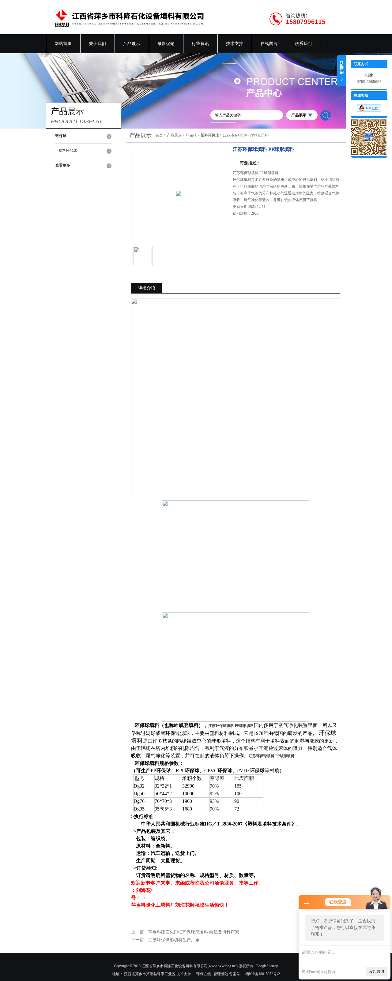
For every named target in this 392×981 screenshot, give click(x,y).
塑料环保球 (67, 150)
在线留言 (268, 43)
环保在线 (203, 974)
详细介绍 (146, 288)
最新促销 (166, 43)
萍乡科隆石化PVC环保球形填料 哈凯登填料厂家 (193, 932)
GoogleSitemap (267, 966)
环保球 (191, 135)
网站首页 (63, 43)
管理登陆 (220, 974)
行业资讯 (200, 43)
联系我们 (303, 43)
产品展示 (131, 43)
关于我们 (97, 43)
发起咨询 (376, 971)
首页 (159, 135)
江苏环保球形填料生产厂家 (174, 940)
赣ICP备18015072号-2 (262, 974)
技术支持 (234, 43)
